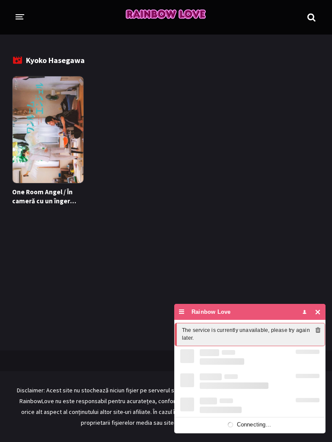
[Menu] (181, 312)
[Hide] (318, 312)
